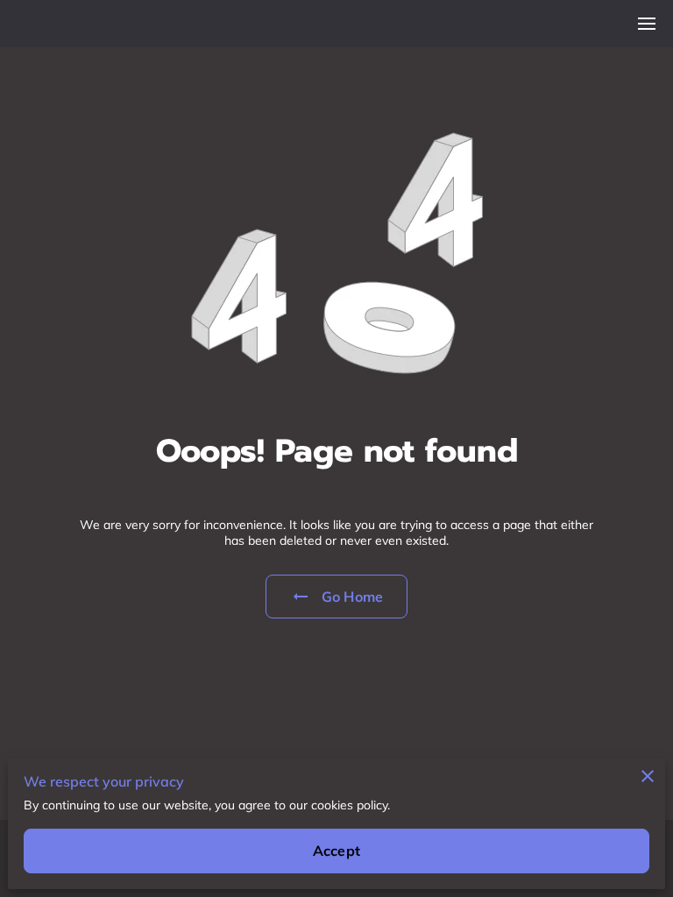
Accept (336, 850)
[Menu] (646, 24)
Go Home (352, 596)
